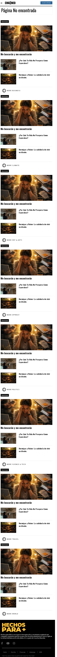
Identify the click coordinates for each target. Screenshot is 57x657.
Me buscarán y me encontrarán (16, 54)
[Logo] (10, 3)
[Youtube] (8, 643)
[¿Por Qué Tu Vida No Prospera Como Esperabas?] (8, 64)
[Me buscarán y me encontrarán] (26, 38)
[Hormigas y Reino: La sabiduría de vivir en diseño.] (8, 78)
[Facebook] (2, 643)
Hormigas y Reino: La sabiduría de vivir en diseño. (34, 76)
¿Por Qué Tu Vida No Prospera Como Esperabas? (33, 61)
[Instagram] (14, 643)
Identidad (4, 22)
